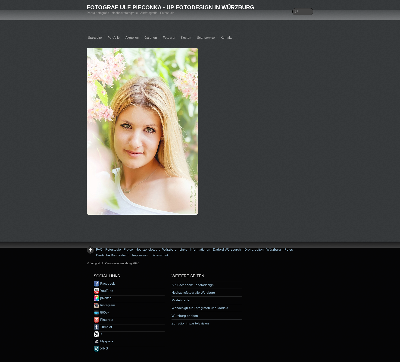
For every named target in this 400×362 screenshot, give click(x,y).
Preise (128, 249)
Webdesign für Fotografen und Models (200, 308)
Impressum (140, 255)
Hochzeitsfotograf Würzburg (156, 249)
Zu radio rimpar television (190, 323)
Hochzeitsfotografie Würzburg (193, 292)
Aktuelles (132, 37)
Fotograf (169, 37)
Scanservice (206, 37)
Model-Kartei (181, 300)
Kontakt (226, 37)
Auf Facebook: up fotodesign (193, 285)
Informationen (200, 249)
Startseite (95, 37)
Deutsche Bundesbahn (112, 255)
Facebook (107, 283)
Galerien (150, 37)
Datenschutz (160, 255)
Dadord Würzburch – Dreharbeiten (238, 249)
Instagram (107, 305)
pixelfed (105, 298)
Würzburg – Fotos (279, 249)
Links (183, 249)
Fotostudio (113, 249)
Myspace (106, 341)
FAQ (99, 249)
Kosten (186, 37)
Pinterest (106, 319)
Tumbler (105, 327)
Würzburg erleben (185, 316)
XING (103, 348)
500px (104, 312)
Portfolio (114, 37)
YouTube (106, 291)
